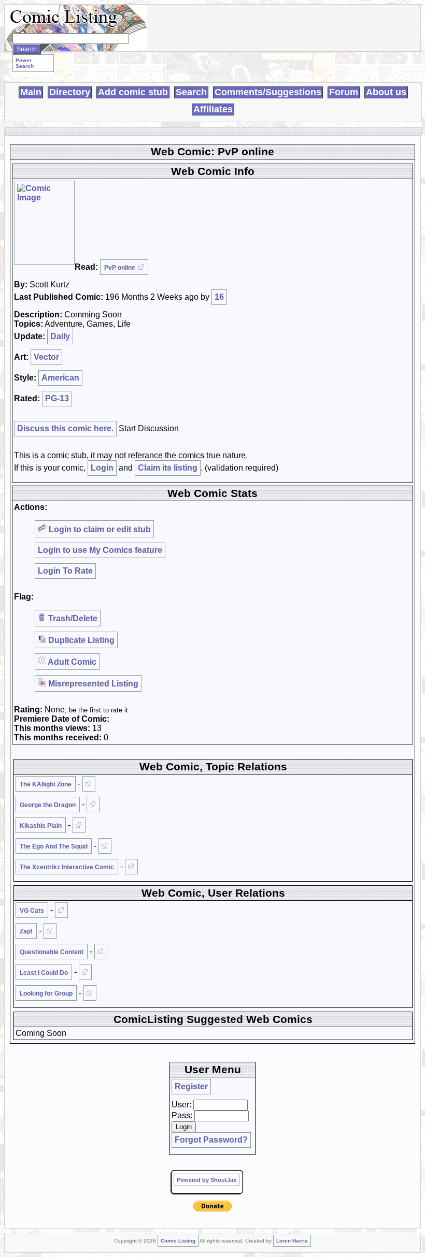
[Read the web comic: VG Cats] (61, 910)
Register (191, 1086)
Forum (343, 92)
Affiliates (213, 109)
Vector (46, 357)
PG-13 (57, 398)
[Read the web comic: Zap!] (50, 931)
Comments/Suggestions (268, 92)
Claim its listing (167, 467)
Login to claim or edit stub (99, 529)
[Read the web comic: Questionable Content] (100, 951)
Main (30, 92)
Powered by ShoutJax (206, 1180)
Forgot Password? (211, 1139)
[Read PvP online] (44, 223)
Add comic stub (133, 92)
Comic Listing (178, 1241)
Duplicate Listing (80, 640)
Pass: (182, 1115)
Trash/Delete (71, 618)
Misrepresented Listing (92, 683)
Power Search (25, 63)
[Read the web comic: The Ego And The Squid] (104, 846)
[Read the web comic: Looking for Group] (89, 993)
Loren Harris (292, 1241)
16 (219, 297)
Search (191, 92)
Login (102, 467)
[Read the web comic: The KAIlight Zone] (88, 784)
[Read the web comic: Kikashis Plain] (79, 825)
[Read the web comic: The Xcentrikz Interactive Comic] (131, 866)
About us (386, 92)
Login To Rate (65, 570)
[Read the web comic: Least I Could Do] (85, 972)
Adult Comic (71, 661)
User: (181, 1104)
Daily (60, 336)
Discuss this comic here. (65, 428)
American (60, 377)
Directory (69, 92)
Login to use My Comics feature (100, 550)
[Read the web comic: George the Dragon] (93, 804)
